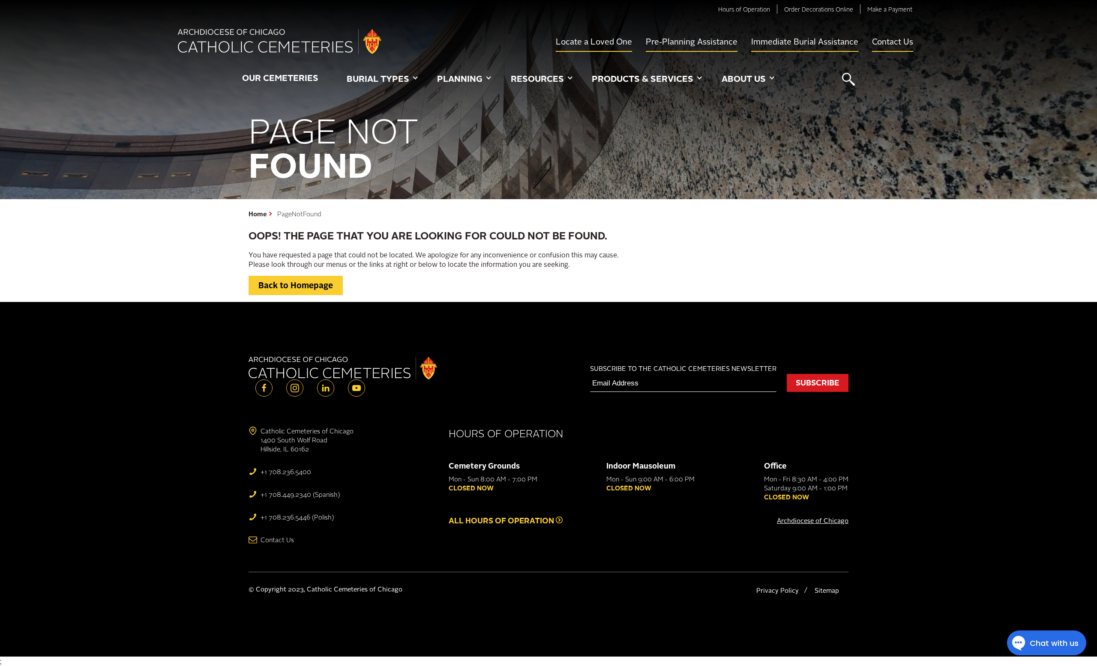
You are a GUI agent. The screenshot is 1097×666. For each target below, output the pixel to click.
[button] (382, 79)
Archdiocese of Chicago (812, 520)
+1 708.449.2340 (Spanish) (300, 494)
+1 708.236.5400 (286, 472)
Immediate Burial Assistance (804, 41)
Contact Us (892, 41)
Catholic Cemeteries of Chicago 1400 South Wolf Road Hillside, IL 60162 (307, 440)
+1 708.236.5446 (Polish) (297, 517)
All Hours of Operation (502, 520)
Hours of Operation (744, 9)
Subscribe (817, 382)
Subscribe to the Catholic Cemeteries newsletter (683, 368)
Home (258, 214)
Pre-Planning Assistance (691, 41)
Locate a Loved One (594, 41)
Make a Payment (889, 9)
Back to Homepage (295, 285)
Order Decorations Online (818, 9)
